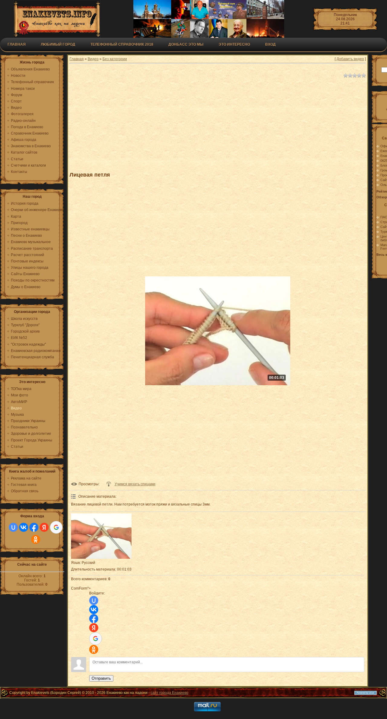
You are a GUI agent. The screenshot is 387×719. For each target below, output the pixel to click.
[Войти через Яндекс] (44, 527)
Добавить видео (350, 59)
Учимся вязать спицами (135, 484)
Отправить (101, 678)
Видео (93, 59)
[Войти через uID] (13, 527)
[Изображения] (101, 536)
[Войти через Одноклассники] (35, 539)
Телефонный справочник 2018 (121, 44)
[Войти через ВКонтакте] (23, 527)
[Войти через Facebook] (33, 527)
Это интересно (234, 44)
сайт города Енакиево (169, 693)
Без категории (114, 59)
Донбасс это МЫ (185, 44)
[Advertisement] (217, 122)
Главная (17, 44)
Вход (270, 44)
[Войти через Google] (56, 527)
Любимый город (58, 44)
